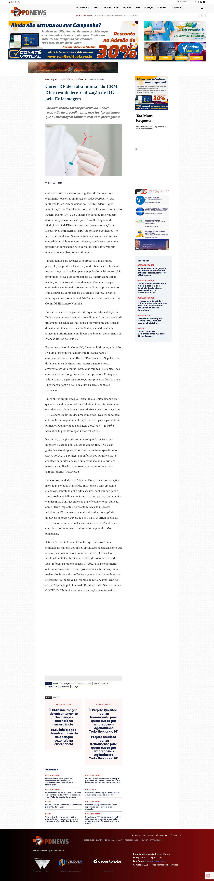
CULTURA (107, 756)
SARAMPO (58, 780)
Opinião (67, 773)
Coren (96, 684)
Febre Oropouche (64, 767)
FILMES (75, 767)
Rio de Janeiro (69, 778)
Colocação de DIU (68, 684)
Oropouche (77, 773)
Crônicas (97, 756)
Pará (85, 773)
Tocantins (94, 782)
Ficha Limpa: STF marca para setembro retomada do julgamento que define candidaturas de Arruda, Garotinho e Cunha (102, 820)
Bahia (86, 751)
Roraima (95, 778)
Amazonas (77, 751)
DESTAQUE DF (101, 758)
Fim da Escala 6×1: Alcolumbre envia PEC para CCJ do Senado (63, 806)
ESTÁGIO (75, 765)
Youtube (150, 835)
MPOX (111, 771)
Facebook (177, 835)
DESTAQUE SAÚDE (52, 790)
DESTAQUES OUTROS (98, 760)
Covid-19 (73, 756)
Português (183, 1)
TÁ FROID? (54, 782)
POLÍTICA (60, 776)
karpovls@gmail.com (156, 861)
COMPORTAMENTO (68, 753)
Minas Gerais (89, 771)
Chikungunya (110, 751)
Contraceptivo (84, 684)
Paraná (101, 773)
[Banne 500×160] (175, 31)
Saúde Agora (77, 780)
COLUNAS (55, 753)
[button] (202, 7)
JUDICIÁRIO (67, 80)
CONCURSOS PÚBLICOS (87, 753)
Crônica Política (85, 756)
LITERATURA (86, 769)
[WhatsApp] (119, 182)
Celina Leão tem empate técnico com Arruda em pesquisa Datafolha (102, 794)
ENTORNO (109, 762)
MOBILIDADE (101, 771)
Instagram (163, 835)
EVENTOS (84, 765)
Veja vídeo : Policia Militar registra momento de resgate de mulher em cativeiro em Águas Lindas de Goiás (61, 819)
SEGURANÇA (102, 780)
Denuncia (73, 758)
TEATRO (63, 782)
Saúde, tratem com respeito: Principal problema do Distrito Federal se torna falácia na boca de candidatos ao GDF (134, 15)
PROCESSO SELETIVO (74, 776)
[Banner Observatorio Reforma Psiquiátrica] (152, 149)
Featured (106, 765)
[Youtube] (204, 2)
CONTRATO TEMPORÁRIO (58, 756)
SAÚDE (79, 80)
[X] (200, 2)
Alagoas (67, 751)
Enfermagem (51, 687)
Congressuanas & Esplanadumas (110, 753)
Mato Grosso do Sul (60, 771)
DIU (108, 684)
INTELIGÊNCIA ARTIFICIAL (98, 767)
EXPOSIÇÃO (95, 765)
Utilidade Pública (106, 782)
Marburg (107, 769)
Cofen (55, 684)
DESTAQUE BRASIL (86, 758)
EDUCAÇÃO (64, 762)
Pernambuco (111, 773)
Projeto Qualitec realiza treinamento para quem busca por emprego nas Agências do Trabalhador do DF (103, 747)
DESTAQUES (51, 80)
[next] (204, 15)
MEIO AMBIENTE (75, 771)
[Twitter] (133, 835)
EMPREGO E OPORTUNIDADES (92, 762)
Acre (59, 751)
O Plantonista (57, 773)
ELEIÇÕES (75, 762)
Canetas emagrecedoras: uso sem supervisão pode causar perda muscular (101, 807)
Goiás (83, 767)
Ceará (101, 751)
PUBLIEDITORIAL (91, 776)
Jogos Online (62, 769)
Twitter (137, 835)
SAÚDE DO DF (89, 780)
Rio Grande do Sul (83, 778)
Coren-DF (56, 698)
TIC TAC (85, 782)
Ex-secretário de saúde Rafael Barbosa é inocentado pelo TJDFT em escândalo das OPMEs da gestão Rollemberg (63, 795)
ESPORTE (65, 765)
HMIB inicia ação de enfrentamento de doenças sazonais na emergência (64, 737)
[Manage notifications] (208, 876)
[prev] (200, 15)
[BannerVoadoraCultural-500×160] (175, 52)
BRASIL (93, 751)
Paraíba (93, 773)
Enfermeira (64, 687)
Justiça (75, 687)
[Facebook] (102, 182)
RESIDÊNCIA (56, 778)
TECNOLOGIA (74, 782)
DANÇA (56, 758)
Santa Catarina (106, 778)
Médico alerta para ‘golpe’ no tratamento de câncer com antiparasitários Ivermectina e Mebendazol (152, 271)
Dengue (64, 758)
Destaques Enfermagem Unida (77, 760)
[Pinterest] (113, 182)
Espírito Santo (54, 765)
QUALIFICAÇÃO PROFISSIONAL (111, 776)
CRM (103, 684)
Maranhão (97, 769)
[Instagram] (197, 2)
